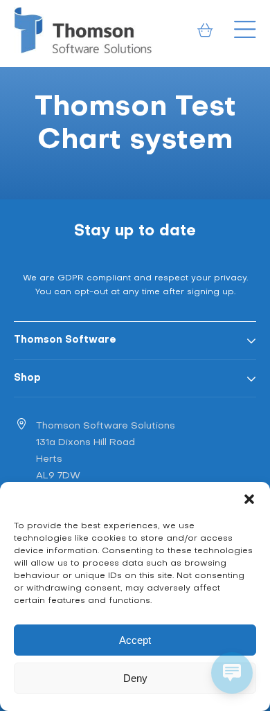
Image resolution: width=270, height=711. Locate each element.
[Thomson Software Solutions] (83, 30)
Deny (135, 678)
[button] (249, 499)
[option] (135, 133)
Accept (135, 640)
